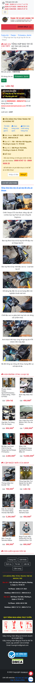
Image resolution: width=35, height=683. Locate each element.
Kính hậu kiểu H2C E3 (26, 396)
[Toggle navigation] (5, 12)
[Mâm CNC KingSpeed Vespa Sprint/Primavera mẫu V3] (26, 439)
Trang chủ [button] (12, 560)
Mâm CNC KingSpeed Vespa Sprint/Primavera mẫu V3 (25, 449)
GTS (3, 80)
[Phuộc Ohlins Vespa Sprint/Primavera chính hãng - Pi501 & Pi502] (8, 382)
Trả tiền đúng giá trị (7, 128)
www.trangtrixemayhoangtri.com (13, 106)
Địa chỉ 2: (7, 597)
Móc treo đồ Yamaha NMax (7, 539)
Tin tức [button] (17, 564)
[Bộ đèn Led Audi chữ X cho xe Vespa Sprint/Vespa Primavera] (8, 439)
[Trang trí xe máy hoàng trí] (17, 19)
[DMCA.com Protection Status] (17, 661)
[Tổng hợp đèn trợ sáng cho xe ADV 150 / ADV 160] (26, 473)
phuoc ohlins (20, 680)
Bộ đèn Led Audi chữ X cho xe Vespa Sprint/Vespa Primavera (9, 449)
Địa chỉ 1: (6, 582)
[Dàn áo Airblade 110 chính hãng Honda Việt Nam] (8, 500)
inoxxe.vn (24, 672)
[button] (3, 61)
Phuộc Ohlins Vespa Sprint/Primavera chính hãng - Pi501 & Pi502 (8, 393)
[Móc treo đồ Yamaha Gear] (26, 501)
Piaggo (13, 35)
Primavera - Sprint (24, 35)
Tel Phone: (12, 589)
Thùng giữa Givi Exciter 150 (7, 484)
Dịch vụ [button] (8, 564)
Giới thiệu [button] (23, 560)
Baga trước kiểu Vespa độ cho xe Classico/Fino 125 (25, 538)
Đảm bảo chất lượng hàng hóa (25, 128)
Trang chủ (5, 35)
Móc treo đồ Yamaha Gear (24, 512)
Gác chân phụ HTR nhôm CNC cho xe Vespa (26, 422)
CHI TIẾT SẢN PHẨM (9, 183)
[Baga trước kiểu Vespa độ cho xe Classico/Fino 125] (26, 528)
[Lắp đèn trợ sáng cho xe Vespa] (8, 412)
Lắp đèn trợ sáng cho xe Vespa (8, 423)
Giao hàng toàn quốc (15, 128)
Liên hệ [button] (26, 564)
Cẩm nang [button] (17, 568)
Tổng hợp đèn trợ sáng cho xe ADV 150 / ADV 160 (25, 483)
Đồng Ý (23, 174)
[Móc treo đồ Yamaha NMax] (8, 529)
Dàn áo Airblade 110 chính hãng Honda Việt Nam (8, 511)
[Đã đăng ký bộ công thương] (17, 654)
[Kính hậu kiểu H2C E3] (26, 385)
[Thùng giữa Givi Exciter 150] (8, 473)
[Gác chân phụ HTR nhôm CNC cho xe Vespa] (26, 412)
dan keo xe (19, 677)
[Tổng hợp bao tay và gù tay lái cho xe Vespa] (17, 61)
